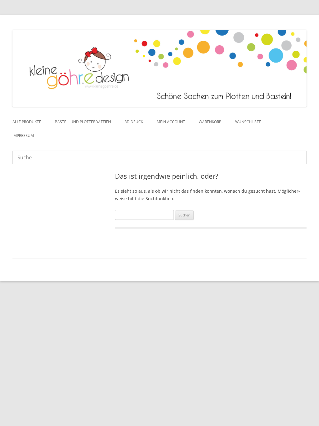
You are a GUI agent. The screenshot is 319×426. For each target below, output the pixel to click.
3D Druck (134, 121)
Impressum (23, 135)
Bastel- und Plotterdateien (83, 121)
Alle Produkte (26, 121)
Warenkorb (210, 121)
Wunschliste (248, 121)
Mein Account (171, 121)
